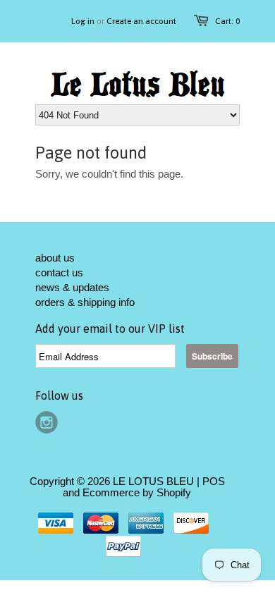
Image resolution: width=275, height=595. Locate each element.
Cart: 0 (227, 21)
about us (55, 258)
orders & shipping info (85, 302)
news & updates (72, 287)
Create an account (141, 21)
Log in (82, 21)
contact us (59, 272)
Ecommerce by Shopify (136, 492)
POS (213, 481)
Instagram (46, 422)
